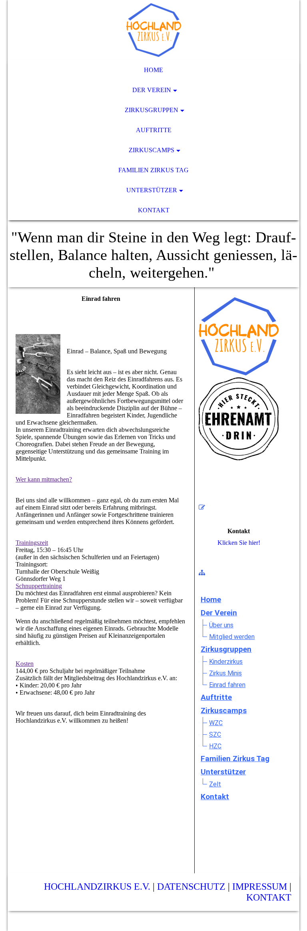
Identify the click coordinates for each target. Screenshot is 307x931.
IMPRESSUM (259, 886)
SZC (215, 734)
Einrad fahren (227, 685)
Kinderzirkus (226, 661)
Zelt (215, 784)
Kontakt (153, 210)
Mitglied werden (232, 637)
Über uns (221, 625)
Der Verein (151, 90)
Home (153, 69)
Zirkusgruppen (151, 110)
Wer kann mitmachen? (44, 479)
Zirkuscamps (151, 150)
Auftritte (153, 130)
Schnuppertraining (39, 585)
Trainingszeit (32, 542)
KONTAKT (268, 897)
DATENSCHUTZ (191, 886)
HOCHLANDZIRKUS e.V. (97, 886)
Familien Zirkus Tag (153, 170)
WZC (216, 723)
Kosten (25, 663)
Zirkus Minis (225, 673)
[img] (153, 30)
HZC (215, 746)
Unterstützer (151, 190)
